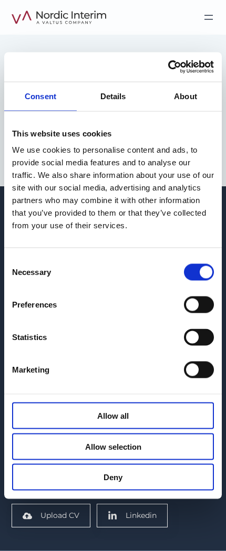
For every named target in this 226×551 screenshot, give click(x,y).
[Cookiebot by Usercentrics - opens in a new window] (168, 67)
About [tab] (185, 95)
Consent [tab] (40, 95)
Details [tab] (113, 95)
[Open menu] (208, 17)
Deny (113, 477)
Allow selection (113, 446)
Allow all (113, 415)
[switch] (199, 304)
